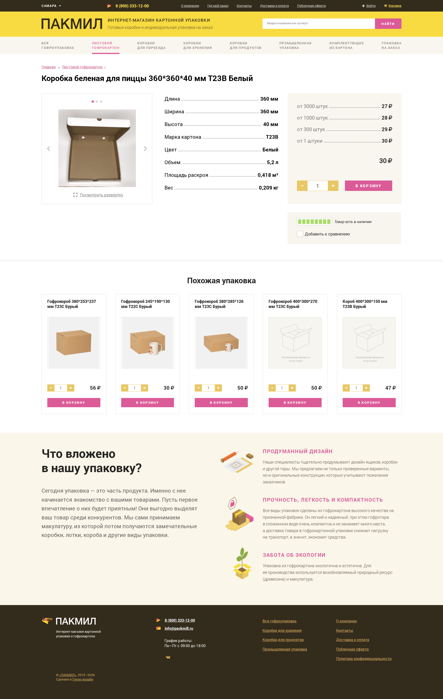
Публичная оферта (311, 5)
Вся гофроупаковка (279, 620)
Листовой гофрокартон (82, 66)
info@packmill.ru (179, 628)
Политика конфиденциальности (364, 658)
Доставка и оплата (274, 5)
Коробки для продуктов (283, 639)
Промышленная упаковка (285, 649)
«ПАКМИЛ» (67, 675)
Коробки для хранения (282, 630)
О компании (190, 5)
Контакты (244, 5)
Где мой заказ (217, 5)
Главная (49, 66)
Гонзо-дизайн (82, 679)
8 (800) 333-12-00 (132, 6)
